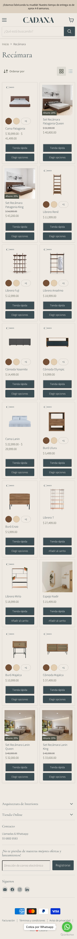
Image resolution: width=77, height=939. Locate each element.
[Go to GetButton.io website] (67, 934)
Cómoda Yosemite (16, 369)
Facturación (8, 920)
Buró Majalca (13, 675)
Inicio (5, 44)
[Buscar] (69, 31)
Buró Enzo (11, 526)
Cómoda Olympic (53, 369)
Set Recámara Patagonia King (14, 205)
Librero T (48, 517)
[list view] (70, 71)
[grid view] (61, 71)
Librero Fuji (12, 290)
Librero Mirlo (13, 596)
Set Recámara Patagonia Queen (53, 121)
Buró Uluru (50, 448)
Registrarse (63, 865)
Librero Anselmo (53, 290)
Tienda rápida (19, 148)
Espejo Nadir (51, 596)
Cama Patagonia (15, 128)
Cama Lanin (12, 439)
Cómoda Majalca (53, 675)
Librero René (51, 212)
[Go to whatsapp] (67, 927)
